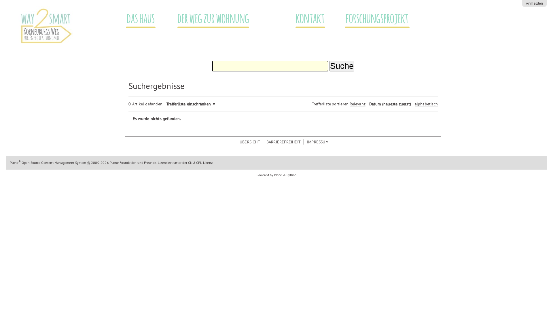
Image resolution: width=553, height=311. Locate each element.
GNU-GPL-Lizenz (200, 162)
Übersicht (250, 142)
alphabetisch (426, 104)
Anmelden (534, 3)
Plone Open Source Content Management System (48, 162)
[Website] (72, 26)
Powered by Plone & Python (277, 175)
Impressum (318, 142)
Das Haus (140, 18)
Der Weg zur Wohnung (214, 18)
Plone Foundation (123, 162)
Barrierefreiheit (283, 142)
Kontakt (309, 18)
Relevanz (357, 104)
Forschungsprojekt (377, 18)
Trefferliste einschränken (188, 104)
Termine (484, 25)
